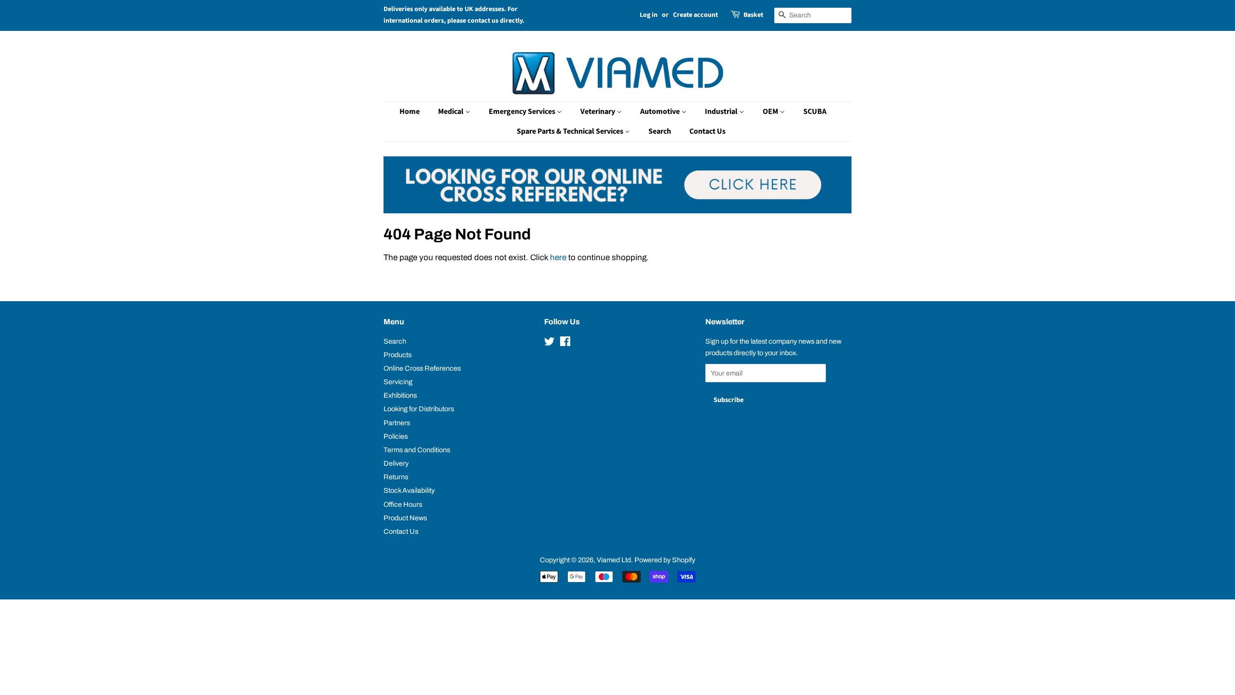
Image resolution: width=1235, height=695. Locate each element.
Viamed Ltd (614, 560)
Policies (396, 436)
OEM (771, 111)
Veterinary (598, 111)
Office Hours (403, 504)
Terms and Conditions (417, 450)
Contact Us (707, 131)
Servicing (398, 382)
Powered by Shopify (664, 560)
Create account (695, 15)
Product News (405, 518)
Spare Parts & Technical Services (571, 131)
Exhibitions (400, 395)
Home (409, 111)
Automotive (660, 111)
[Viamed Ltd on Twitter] (549, 343)
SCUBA (814, 111)
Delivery (396, 463)
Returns (396, 477)
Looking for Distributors (419, 409)
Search (659, 131)
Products (398, 355)
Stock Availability (409, 490)
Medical (451, 111)
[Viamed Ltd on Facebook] (565, 343)
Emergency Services (523, 111)
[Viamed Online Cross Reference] (617, 210)
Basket (753, 15)
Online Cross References (422, 368)
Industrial (722, 111)
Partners (397, 423)
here (558, 257)
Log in (649, 15)
